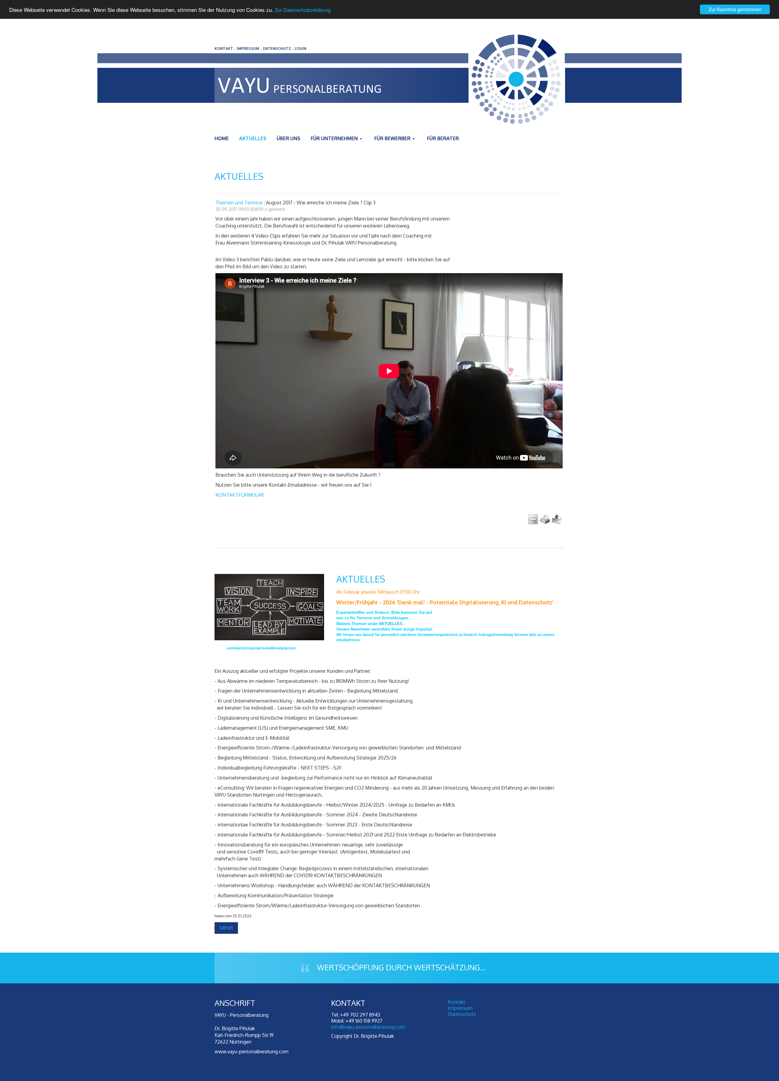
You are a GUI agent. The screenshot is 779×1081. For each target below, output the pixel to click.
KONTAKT (224, 48)
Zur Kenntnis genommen (735, 9)
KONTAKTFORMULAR (239, 495)
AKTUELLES (360, 579)
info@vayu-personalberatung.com (368, 1027)
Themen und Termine (239, 203)
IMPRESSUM (248, 48)
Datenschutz (462, 1014)
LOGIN (300, 48)
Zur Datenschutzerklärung (303, 10)
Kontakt (456, 1002)
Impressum (460, 1008)
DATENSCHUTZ (277, 48)
